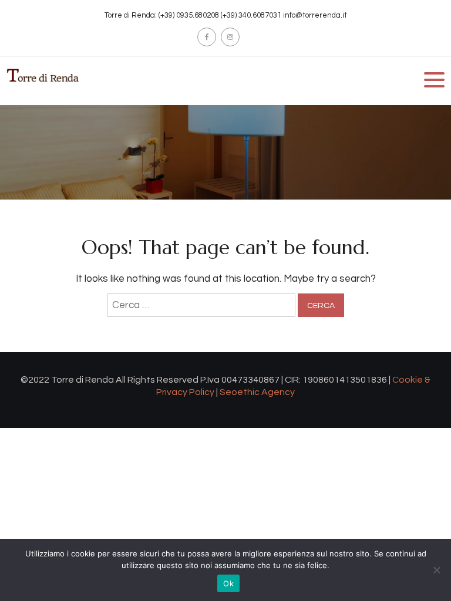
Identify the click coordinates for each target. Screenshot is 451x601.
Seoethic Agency (257, 392)
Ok (228, 583)
